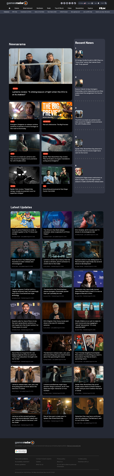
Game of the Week (39, 11)
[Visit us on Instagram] (72, 3)
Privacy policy (61, 459)
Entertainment (27, 8)
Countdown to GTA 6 (26, 11)
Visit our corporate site (74, 446)
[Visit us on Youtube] (67, 3)
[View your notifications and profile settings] (98, 3)
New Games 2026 (52, 11)
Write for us (39, 464)
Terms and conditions (21, 459)
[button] (103, 3)
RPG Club (14, 11)
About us (60, 461)
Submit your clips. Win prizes (103, 11)
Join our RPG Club (87, 11)
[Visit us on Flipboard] (64, 3)
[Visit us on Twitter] (62, 3)
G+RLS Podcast (64, 11)
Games (17, 8)
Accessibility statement (22, 461)
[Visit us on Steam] (75, 3)
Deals (49, 8)
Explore (90, 8)
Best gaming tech (75, 11)
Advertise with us (83, 461)
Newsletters (80, 8)
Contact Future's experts (43, 459)
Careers (38, 461)
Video (70, 8)
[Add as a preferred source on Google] (21, 451)
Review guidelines (20, 464)
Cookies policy (82, 459)
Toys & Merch (59, 8)
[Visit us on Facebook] (70, 3)
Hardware (40, 8)
